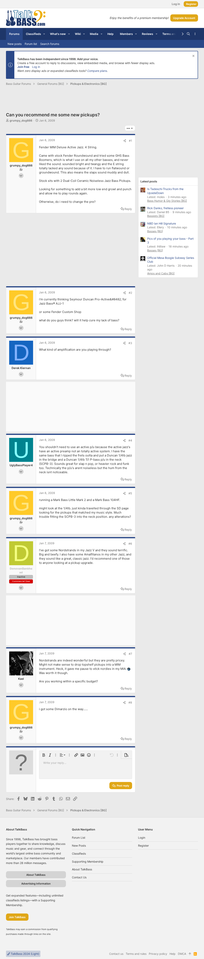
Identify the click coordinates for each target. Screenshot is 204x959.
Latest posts (148, 181)
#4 (130, 440)
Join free (23, 66)
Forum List (78, 837)
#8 (130, 702)
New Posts (79, 845)
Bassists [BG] (155, 216)
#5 (130, 493)
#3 (130, 343)
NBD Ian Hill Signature (161, 223)
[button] (44, 34)
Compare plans (97, 70)
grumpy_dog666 (21, 120)
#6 (130, 543)
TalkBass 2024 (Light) (24, 953)
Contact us (79, 877)
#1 (130, 140)
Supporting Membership (87, 861)
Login (141, 837)
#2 (130, 292)
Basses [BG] (155, 231)
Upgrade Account (184, 18)
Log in (36, 66)
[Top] (189, 954)
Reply (128, 209)
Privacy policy (158, 953)
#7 (130, 653)
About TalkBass (82, 869)
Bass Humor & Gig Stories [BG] (167, 200)
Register (143, 845)
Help (173, 953)
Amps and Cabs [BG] (161, 273)
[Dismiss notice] (193, 56)
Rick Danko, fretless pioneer (165, 208)
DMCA (182, 953)
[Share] (125, 141)
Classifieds (79, 853)
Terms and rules (136, 953)
